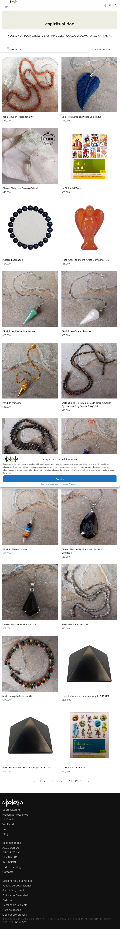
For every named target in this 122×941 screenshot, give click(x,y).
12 (76, 781)
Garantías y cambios (14, 890)
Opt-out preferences (49, 484)
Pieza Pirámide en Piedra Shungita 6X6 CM (85, 695)
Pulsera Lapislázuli (12, 259)
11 (70, 781)
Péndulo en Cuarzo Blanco (76, 331)
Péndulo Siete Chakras (14, 549)
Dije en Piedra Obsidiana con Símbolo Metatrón (82, 550)
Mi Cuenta (8, 819)
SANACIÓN (96, 35)
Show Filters (15, 49)
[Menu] (9, 6)
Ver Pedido (8, 824)
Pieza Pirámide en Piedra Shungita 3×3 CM (26, 767)
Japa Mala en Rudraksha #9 (18, 116)
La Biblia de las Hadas (73, 767)
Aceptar (60, 479)
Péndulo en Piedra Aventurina (18, 331)
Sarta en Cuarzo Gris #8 (74, 624)
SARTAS (107, 35)
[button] (114, 459)
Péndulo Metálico (12, 402)
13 (81, 781)
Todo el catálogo (12, 867)
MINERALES (57, 35)
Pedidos (7, 900)
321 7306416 (21, 921)
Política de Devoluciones (16, 885)
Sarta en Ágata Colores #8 (17, 695)
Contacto (8, 872)
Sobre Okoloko (11, 809)
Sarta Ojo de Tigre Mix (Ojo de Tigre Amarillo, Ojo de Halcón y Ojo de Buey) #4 (86, 404)
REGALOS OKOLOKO (76, 35)
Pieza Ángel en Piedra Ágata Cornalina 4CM (85, 259)
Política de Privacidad (68, 484)
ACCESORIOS (15, 35)
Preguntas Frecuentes (15, 814)
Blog (5, 834)
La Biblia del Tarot (71, 188)
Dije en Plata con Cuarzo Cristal (20, 188)
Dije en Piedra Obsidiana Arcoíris (20, 624)
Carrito (6, 829)
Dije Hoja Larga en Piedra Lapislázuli (81, 116)
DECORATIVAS (32, 35)
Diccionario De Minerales (17, 881)
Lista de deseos (11, 910)
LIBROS (45, 35)
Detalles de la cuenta (14, 905)
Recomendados (11, 843)
